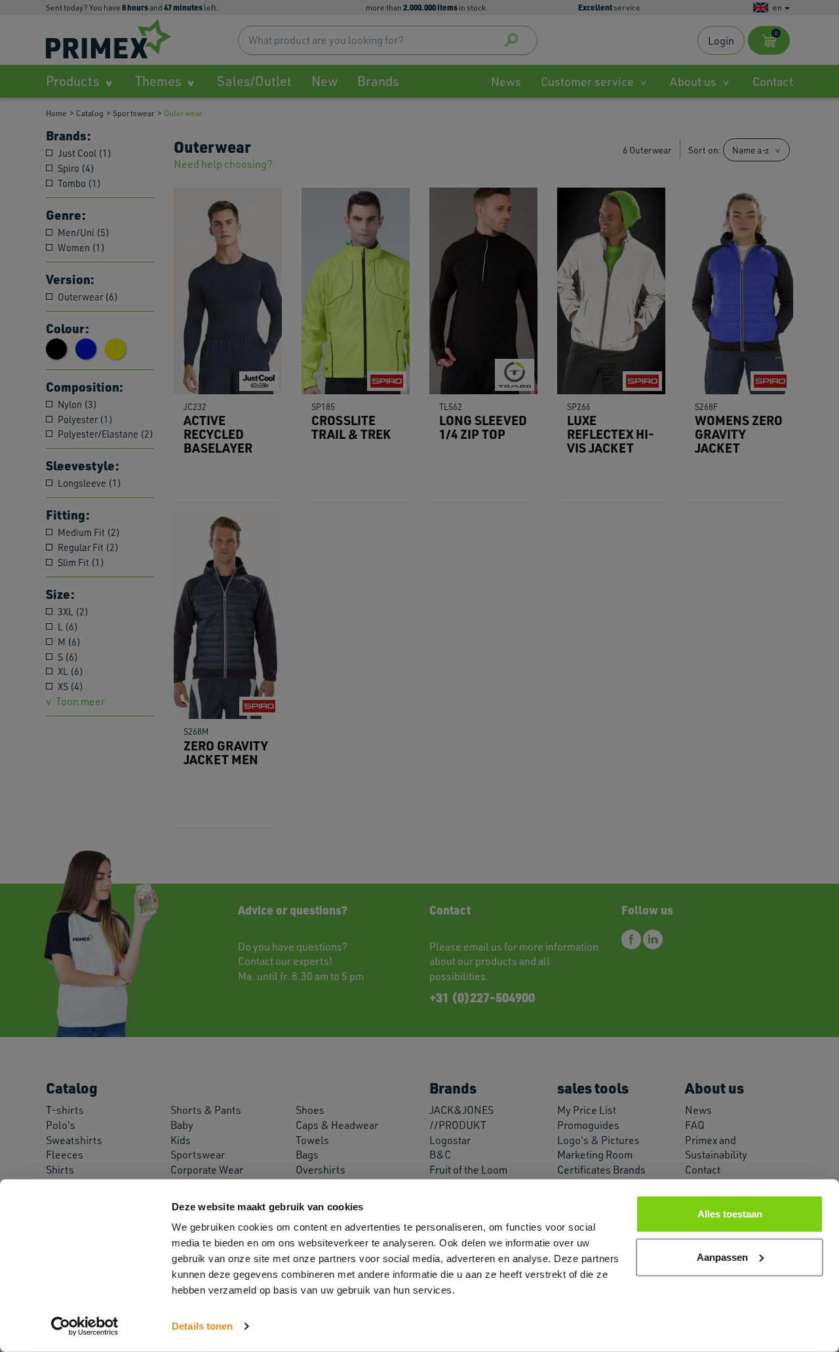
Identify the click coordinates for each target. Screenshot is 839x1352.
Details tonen (202, 1326)
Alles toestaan (729, 1213)
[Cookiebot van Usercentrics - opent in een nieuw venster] (85, 1326)
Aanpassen (722, 1256)
